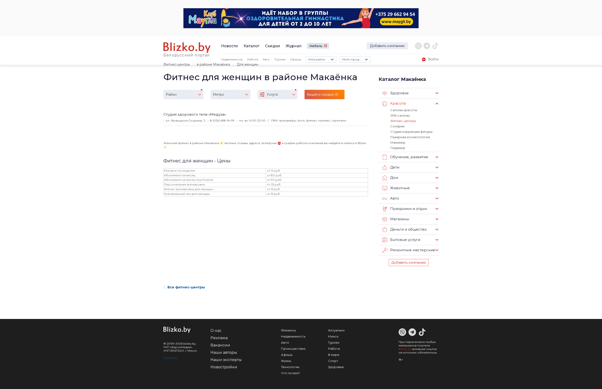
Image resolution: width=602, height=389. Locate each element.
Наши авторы (223, 352)
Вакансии (220, 345)
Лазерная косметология (410, 137)
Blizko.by (405, 349)
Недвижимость (232, 59)
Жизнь (286, 361)
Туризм (279, 59)
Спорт (333, 361)
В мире (333, 355)
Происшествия (293, 348)
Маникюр (397, 142)
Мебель (315, 46)
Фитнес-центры (176, 64)
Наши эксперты (226, 360)
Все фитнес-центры (186, 287)
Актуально (336, 330)
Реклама (219, 338)
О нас (216, 330)
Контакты (170, 357)
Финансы (288, 330)
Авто (266, 59)
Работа (252, 59)
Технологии (290, 367)
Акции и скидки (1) (322, 94)
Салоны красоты (403, 110)
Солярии (397, 126)
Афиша (295, 59)
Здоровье (336, 367)
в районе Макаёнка (213, 64)
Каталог (251, 46)
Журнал (293, 46)
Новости (229, 46)
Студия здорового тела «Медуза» (194, 114)
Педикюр (397, 148)
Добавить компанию (387, 46)
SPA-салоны (400, 115)
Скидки (272, 46)
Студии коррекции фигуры (411, 132)
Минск (333, 336)
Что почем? (290, 373)
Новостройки (223, 367)
